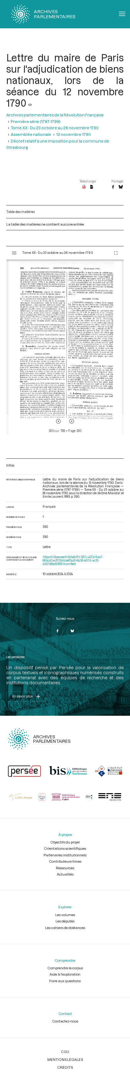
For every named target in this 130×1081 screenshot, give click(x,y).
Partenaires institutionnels (65, 855)
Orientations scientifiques (65, 848)
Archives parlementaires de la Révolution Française (55, 115)
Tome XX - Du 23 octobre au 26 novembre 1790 (55, 128)
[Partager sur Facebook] (113, 187)
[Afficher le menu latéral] (14, 253)
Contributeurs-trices (65, 861)
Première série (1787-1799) (36, 121)
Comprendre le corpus (65, 968)
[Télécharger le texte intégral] (91, 187)
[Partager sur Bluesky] (121, 187)
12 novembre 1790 (73, 134)
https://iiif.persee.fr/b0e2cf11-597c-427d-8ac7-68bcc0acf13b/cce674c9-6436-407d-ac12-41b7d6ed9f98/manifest (73, 560)
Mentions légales (65, 1059)
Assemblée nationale (31, 134)
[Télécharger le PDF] (84, 187)
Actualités (65, 874)
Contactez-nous (65, 1021)
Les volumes (65, 915)
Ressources (65, 868)
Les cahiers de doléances (65, 928)
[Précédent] (58, 421)
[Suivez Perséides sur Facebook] (57, 630)
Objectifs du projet (65, 842)
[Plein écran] (115, 253)
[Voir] (30, 103)
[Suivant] (71, 421)
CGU (65, 1052)
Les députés (65, 921)
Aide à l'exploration (65, 974)
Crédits (65, 1067)
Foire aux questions (65, 981)
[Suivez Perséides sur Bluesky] (72, 630)
